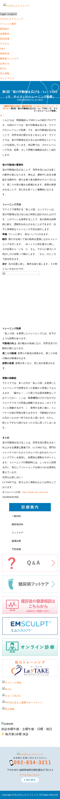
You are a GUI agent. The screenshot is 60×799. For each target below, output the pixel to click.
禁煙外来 (4, 53)
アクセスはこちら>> (30, 775)
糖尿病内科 (17, 524)
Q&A (2, 48)
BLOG (3, 68)
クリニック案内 (8, 24)
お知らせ (4, 63)
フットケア (17, 532)
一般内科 (16, 516)
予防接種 (16, 549)
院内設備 (4, 39)
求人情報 (4, 73)
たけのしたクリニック (11, 19)
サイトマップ (7, 78)
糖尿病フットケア (9, 58)
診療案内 (4, 34)
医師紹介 (4, 29)
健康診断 (16, 541)
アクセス (4, 43)
